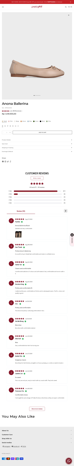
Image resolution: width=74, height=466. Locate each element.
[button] (3, 7)
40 (15, 126)
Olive (49, 121)
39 (12, 126)
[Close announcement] (70, 1)
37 (7, 126)
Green (36, 121)
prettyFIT (8, 453)
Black (43, 121)
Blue (30, 121)
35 (2, 126)
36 (5, 126)
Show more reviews (37, 409)
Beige (17, 121)
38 (10, 126)
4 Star (10, 194)
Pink (11, 121)
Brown (24, 121)
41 (18, 126)
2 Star (10, 200)
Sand (5, 121)
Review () (21, 211)
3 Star (10, 197)
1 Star (10, 203)
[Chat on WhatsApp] (69, 461)
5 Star (10, 191)
